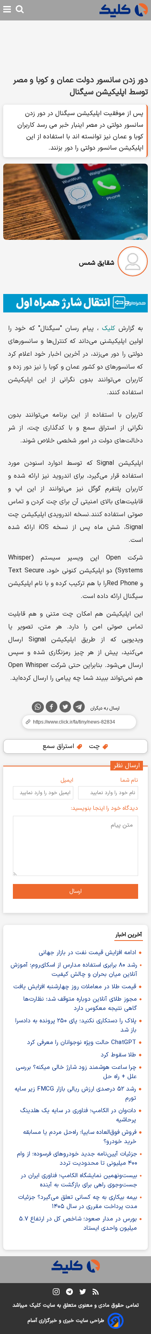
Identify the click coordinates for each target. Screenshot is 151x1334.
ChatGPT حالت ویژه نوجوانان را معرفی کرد (81, 1042)
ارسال (75, 891)
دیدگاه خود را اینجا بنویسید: (104, 808)
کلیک (108, 328)
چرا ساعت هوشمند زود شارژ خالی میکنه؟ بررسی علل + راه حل (76, 1072)
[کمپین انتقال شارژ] (75, 303)
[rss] (96, 1293)
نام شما (129, 780)
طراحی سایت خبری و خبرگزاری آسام (65, 1321)
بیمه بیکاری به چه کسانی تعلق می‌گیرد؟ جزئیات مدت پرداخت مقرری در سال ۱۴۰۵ (77, 1202)
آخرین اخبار (129, 935)
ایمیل (66, 780)
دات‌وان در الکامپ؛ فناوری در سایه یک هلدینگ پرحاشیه (78, 1115)
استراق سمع (59, 746)
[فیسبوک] (52, 708)
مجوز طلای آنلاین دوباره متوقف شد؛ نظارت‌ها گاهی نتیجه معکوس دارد (80, 1004)
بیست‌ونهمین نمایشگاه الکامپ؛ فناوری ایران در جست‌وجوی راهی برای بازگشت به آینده (79, 1180)
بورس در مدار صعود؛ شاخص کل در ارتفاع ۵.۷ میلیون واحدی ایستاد (78, 1223)
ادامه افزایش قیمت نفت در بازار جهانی (87, 952)
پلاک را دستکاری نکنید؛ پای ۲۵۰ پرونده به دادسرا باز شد (76, 1025)
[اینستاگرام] (56, 1293)
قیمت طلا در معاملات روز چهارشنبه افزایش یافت (74, 986)
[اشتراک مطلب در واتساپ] (38, 707)
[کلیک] (123, 10)
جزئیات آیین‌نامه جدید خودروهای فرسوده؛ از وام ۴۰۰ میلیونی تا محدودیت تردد (77, 1159)
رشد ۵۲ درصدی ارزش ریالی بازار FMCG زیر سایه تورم (75, 1094)
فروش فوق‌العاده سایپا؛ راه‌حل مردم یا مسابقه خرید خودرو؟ (80, 1137)
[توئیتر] (65, 708)
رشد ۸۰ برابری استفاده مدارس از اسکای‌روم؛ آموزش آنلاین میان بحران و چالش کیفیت (73, 970)
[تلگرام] (79, 708)
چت (95, 746)
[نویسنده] (133, 263)
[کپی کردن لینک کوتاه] (75, 722)
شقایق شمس (96, 263)
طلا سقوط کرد (118, 1055)
